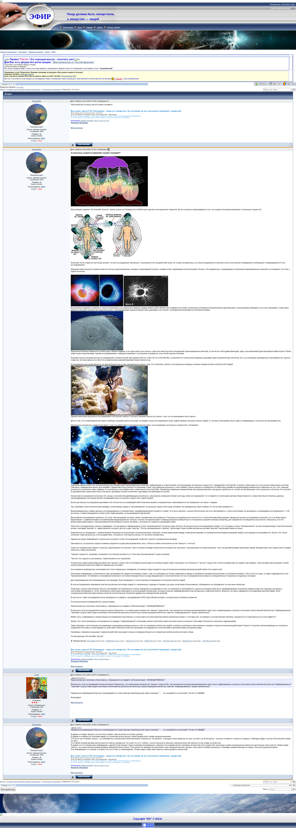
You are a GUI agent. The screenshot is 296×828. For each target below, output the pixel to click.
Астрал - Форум (113, 27)
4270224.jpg (168, 641)
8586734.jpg (149, 641)
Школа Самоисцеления (101, 120)
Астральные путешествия (52, 89)
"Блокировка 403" (68, 76)
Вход (80, 27)
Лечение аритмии (87, 120)
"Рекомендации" (27, 74)
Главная (89, 27)
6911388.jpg (92, 641)
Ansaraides (19, 87)
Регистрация (68, 27)
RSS (292, 8)
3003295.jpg (187, 641)
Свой (36, 675)
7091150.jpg (130, 641)
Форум (99, 27)
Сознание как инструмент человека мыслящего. (24, 89)
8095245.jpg (111, 641)
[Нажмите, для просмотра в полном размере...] (109, 206)
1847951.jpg (207, 641)
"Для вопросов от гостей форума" (73, 62)
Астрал (65, 89)
